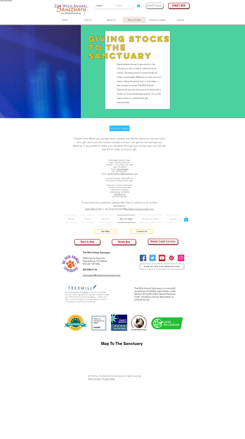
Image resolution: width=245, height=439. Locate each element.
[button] (138, 5)
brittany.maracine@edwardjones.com (123, 174)
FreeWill (85, 292)
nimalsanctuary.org (143, 209)
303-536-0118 (119, 194)
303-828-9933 (122, 169)
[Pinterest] (171, 258)
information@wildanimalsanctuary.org (101, 275)
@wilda (128, 209)
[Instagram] (181, 258)
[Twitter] (152, 258)
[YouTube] (162, 258)
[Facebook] (143, 258)
